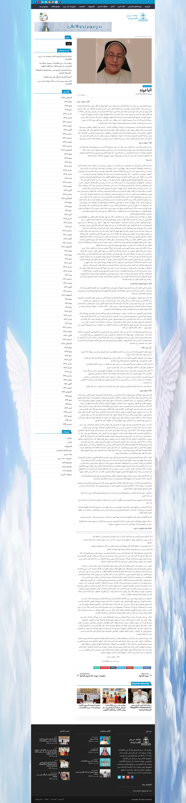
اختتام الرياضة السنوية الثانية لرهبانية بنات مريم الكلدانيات (89, 706)
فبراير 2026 (67, 117)
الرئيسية (147, 6)
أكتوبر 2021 (68, 287)
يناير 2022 (68, 275)
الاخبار (113, 6)
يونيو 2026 (68, 105)
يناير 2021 (68, 323)
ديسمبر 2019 (67, 375)
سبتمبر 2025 (67, 134)
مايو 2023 (68, 210)
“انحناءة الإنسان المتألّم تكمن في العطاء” (57, 77)
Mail (95, 668)
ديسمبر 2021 (67, 279)
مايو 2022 (68, 259)
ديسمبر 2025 (67, 121)
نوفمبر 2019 (67, 379)
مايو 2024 (68, 162)
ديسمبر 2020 (67, 327)
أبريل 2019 (68, 408)
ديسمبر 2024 (67, 138)
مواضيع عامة (67, 470)
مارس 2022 (67, 267)
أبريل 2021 (68, 311)
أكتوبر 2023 (68, 190)
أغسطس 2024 (66, 150)
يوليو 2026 (68, 101)
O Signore (94, 750)
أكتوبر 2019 (68, 384)
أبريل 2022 (68, 263)
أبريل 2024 (68, 166)
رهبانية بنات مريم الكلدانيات (89, 761)
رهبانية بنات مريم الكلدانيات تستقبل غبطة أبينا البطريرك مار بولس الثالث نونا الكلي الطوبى (114, 707)
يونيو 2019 (68, 400)
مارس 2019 (67, 412)
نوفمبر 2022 (67, 234)
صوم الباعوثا (144, 675)
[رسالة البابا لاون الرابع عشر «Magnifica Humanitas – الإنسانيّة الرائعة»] (140, 696)
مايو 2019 (68, 404)
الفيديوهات (91, 6)
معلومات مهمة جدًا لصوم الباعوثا (93, 675)
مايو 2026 (68, 109)
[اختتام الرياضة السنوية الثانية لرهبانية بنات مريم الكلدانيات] (88, 696)
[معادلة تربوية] (105, 740)
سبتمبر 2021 (67, 291)
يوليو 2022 (68, 250)
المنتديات (82, 6)
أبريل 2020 (68, 359)
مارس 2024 (67, 170)
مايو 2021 (68, 307)
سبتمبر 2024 (67, 146)
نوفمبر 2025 (67, 126)
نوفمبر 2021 (67, 283)
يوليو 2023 (68, 202)
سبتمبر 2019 (67, 388)
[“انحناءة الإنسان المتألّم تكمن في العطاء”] (64, 776)
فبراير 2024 (67, 174)
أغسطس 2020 (66, 343)
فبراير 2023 (68, 222)
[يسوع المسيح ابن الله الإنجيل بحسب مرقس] (105, 773)
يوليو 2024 (68, 154)
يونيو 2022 (68, 254)
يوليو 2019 (68, 396)
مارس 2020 (67, 363)
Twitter (137, 668)
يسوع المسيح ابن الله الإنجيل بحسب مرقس (86, 773)
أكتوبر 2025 (67, 130)
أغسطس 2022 (66, 246)
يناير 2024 (68, 178)
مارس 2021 (67, 315)
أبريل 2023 (68, 214)
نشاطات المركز (102, 6)
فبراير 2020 (67, 367)
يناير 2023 (68, 226)
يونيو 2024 (68, 158)
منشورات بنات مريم (69, 6)
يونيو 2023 (68, 206)
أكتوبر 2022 (67, 238)
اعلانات (69, 438)
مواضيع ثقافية (55, 6)
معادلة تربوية (94, 739)
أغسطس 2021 (67, 295)
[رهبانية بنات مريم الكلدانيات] (105, 762)
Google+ (128, 668)
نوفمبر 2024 (67, 142)
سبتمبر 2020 (67, 339)
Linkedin (120, 668)
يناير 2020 (68, 371)
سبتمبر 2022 (67, 242)
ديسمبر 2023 (67, 182)
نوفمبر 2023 (67, 186)
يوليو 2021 (68, 299)
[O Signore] (105, 751)
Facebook (146, 668)
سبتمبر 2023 (67, 194)
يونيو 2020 (68, 351)
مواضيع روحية (43, 6)
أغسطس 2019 (67, 392)
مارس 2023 (67, 218)
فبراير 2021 (68, 319)
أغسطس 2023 (66, 198)
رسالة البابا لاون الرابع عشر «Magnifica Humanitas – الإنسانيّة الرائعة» (140, 707)
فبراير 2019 (68, 416)
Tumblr (112, 668)
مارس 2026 (67, 113)
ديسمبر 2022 (67, 230)
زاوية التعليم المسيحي (135, 6)
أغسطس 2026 (66, 97)
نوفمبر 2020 (67, 331)
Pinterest (103, 668)
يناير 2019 (68, 420)
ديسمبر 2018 (67, 424)
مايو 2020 (68, 355)
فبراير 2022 (67, 271)
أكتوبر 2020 (67, 335)
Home (150, 36)
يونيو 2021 (68, 303)
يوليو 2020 (68, 347)
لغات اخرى (121, 6)
